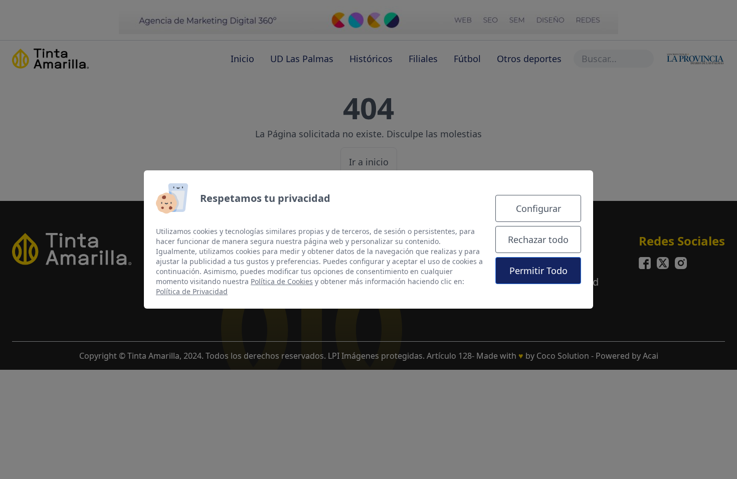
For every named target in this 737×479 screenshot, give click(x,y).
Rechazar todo (538, 239)
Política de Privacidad (192, 291)
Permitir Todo (538, 271)
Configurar (538, 208)
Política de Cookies (282, 281)
